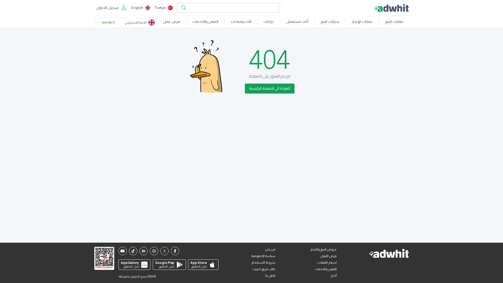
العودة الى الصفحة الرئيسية (269, 88)
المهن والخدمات (205, 21)
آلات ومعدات (241, 21)
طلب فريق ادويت (263, 269)
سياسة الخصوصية (263, 256)
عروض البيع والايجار (323, 249)
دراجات (269, 21)
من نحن (270, 249)
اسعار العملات (327, 262)
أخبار (334, 275)
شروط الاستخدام (263, 262)
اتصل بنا (270, 275)
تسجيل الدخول (107, 8)
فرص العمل (328, 256)
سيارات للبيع (330, 21)
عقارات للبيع (394, 21)
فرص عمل (171, 21)
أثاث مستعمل (297, 21)
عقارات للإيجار (362, 21)
